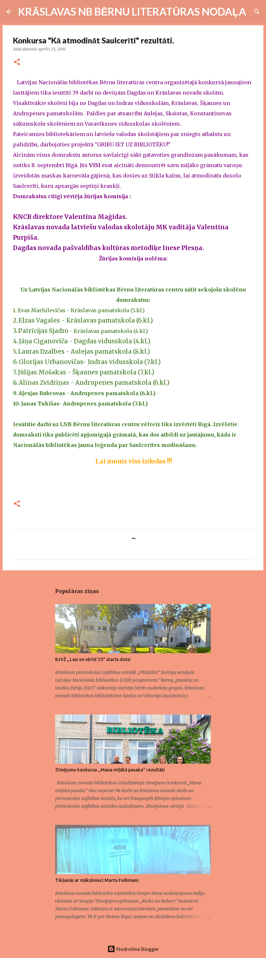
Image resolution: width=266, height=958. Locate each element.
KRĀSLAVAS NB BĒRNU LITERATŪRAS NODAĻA (132, 11)
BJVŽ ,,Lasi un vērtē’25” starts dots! (93, 659)
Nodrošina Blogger (137, 949)
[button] (17, 62)
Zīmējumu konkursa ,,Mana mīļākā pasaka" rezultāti (110, 769)
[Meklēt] (255, 11)
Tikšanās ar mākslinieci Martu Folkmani (97, 880)
